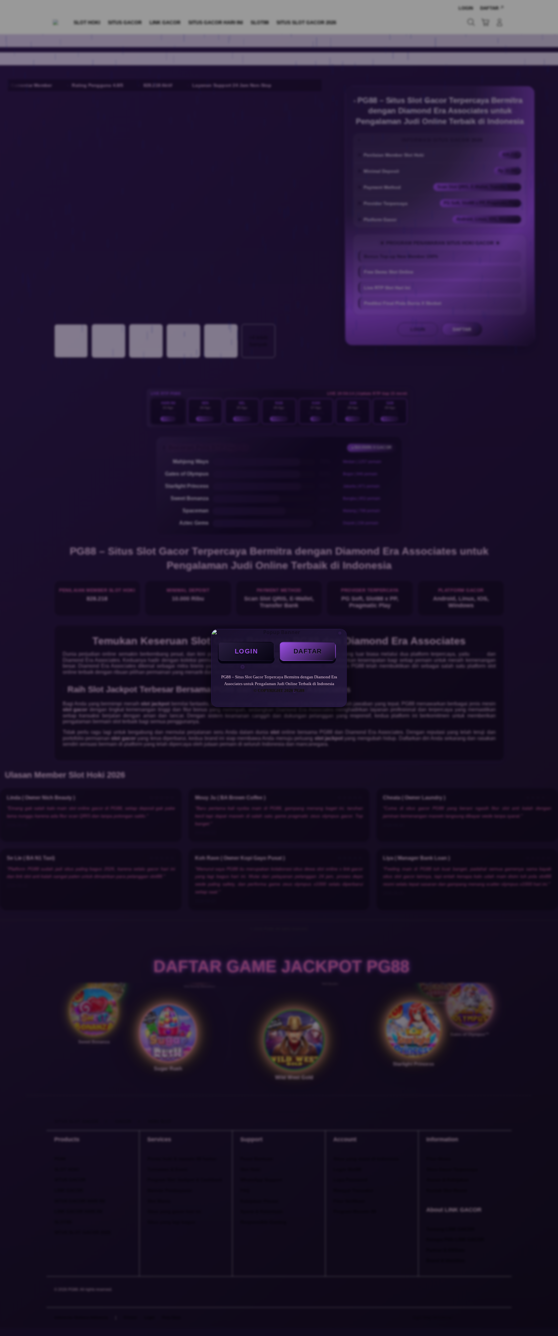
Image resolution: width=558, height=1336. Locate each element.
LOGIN (246, 651)
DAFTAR (308, 651)
